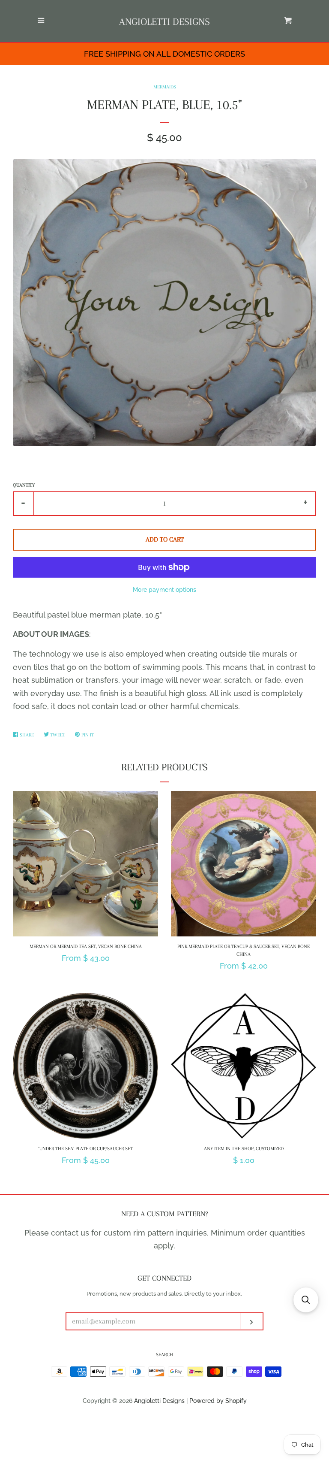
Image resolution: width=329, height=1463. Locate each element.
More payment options (164, 589)
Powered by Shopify (218, 1400)
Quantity (24, 485)
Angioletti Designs (164, 21)
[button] (305, 1299)
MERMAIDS (164, 87)
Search (164, 1354)
